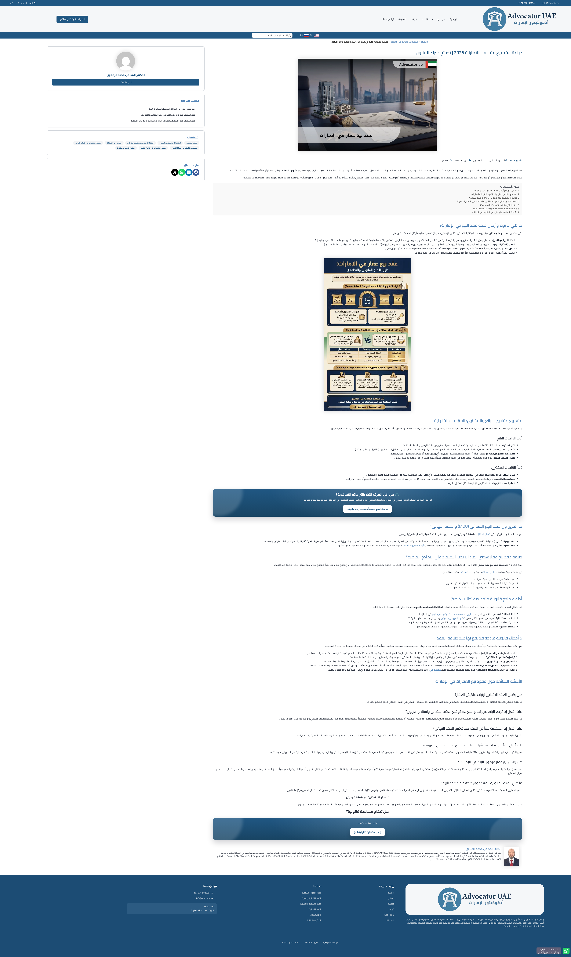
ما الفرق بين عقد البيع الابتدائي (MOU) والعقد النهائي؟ (493, 197)
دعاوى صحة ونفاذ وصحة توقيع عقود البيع (452, 614)
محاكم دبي (435, 669)
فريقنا (414, 19)
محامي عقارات (489, 572)
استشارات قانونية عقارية (126, 148)
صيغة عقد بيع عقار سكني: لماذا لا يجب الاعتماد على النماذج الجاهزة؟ (487, 201)
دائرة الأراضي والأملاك (414, 545)
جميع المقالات (191, 143)
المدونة (402, 19)
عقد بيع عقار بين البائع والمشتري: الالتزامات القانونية (494, 194)
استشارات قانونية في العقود (404, 41)
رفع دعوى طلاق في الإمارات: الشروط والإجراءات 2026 (172, 109)
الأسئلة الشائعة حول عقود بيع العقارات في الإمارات (494, 212)
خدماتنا (429, 19)
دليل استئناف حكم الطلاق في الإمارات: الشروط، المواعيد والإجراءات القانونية (163, 121)
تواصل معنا (388, 19)
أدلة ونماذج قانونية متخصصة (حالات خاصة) (498, 205)
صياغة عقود (465, 572)
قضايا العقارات (483, 534)
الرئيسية (453, 19)
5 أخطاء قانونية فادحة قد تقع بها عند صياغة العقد (495, 208)
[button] (195, 172)
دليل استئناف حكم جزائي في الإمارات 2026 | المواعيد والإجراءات (168, 115)
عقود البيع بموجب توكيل (452, 618)
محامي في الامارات (114, 143)
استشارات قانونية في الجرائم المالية (88, 143)
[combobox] (272, 35)
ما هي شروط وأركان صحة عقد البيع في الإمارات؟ (495, 190)
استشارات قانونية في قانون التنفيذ (153, 148)
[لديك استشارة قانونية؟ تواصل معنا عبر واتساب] (566, 951)
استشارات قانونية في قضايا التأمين (184, 148)
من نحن (441, 19)
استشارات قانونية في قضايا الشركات (140, 143)
